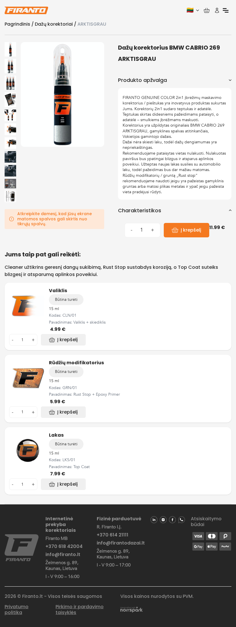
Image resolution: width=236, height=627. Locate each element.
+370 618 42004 (64, 546)
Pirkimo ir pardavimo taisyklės (80, 609)
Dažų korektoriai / (56, 24)
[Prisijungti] (217, 10)
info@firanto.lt (62, 554)
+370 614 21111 (112, 535)
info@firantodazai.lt (121, 543)
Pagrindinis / (20, 24)
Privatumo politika (16, 609)
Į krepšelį (191, 230)
